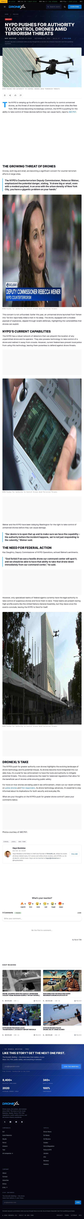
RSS (80, 1215)
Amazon (5, 1146)
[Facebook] (10, 1122)
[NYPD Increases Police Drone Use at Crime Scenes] (62, 1015)
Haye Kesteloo (19, 848)
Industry (46, 1164)
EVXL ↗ (4, 1187)
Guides (45, 1142)
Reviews (46, 1160)
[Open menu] (4, 7)
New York (22, 841)
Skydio (4, 1139)
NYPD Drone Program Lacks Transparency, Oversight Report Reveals (19, 1028)
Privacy (60, 1215)
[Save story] (4, 95)
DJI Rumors (47, 1139)
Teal (3, 1150)
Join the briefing (71, 1066)
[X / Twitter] (4, 1122)
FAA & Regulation (48, 1146)
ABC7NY (72, 112)
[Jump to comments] (20, 95)
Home (7, 14)
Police (15, 14)
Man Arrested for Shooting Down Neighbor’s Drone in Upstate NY (56, 994)
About (4, 1173)
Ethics (4, 1184)
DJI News (46, 1135)
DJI (3, 1131)
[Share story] (10, 95)
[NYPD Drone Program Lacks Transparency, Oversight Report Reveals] (21, 1015)
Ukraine (45, 1153)
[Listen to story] (15, 95)
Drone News (47, 1131)
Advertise (5, 1180)
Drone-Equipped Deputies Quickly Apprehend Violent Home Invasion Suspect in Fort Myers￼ (21, 994)
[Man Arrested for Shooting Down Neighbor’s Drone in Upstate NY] (62, 981)
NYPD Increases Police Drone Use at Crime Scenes (53, 1028)
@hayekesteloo (18, 860)
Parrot (4, 1142)
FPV (44, 1157)
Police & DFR (47, 1150)
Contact (4, 1176)
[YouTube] (16, 1122)
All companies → (7, 1153)
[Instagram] (22, 1122)
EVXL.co (61, 856)
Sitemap (74, 1215)
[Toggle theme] (64, 7)
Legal (13, 841)
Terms (67, 1215)
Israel (6, 841)
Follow (74, 854)
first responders (28, 788)
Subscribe (74, 6)
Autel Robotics (7, 1135)
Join (78, 1202)
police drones (11, 788)
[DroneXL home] (17, 7)
